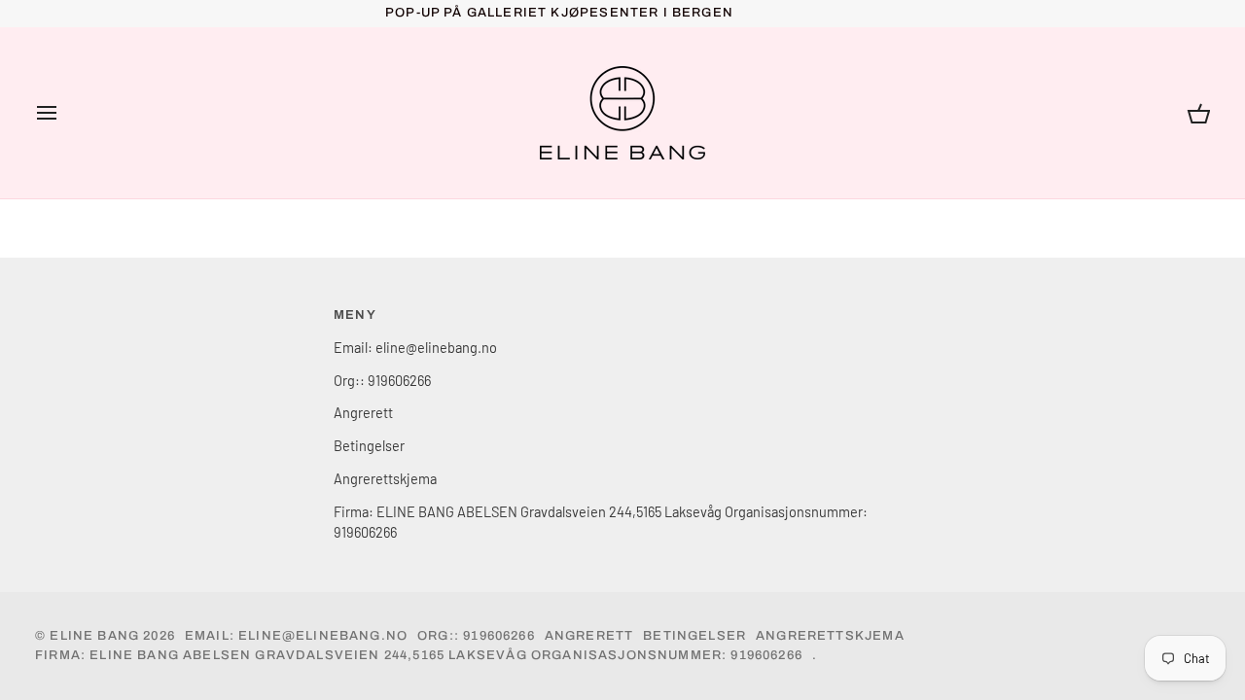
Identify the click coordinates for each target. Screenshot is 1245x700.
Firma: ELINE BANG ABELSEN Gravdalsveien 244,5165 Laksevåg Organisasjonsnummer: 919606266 (418, 655)
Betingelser (369, 445)
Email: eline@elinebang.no (415, 347)
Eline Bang (94, 636)
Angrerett (363, 412)
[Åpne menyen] (64, 112)
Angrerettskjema (385, 478)
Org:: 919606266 (382, 380)
